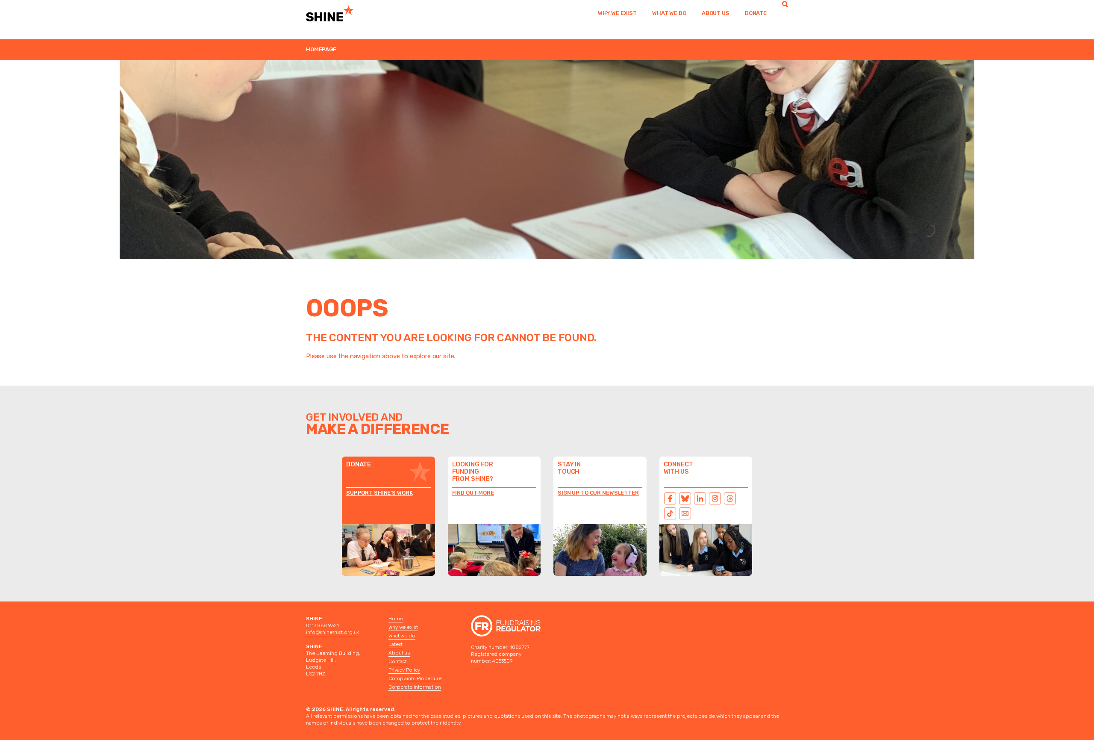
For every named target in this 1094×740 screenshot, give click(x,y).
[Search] (785, 13)
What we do (669, 13)
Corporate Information (414, 687)
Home (395, 619)
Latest (395, 644)
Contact (397, 661)
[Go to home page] (341, 13)
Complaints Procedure (414, 678)
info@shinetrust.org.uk (332, 632)
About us (715, 13)
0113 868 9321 (322, 625)
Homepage (321, 49)
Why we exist (617, 13)
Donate (756, 13)
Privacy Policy (404, 670)
